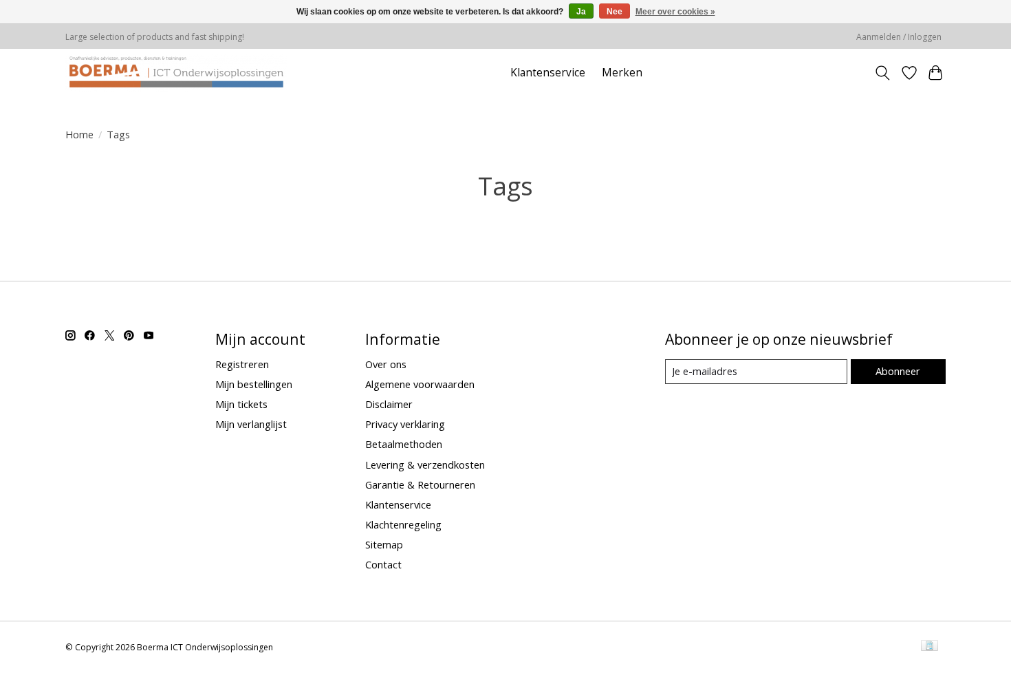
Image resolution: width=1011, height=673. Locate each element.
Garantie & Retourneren (420, 484)
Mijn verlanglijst (251, 424)
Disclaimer (389, 404)
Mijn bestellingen (253, 384)
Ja (581, 12)
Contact (383, 564)
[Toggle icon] (883, 73)
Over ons (385, 364)
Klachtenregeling (403, 524)
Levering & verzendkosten (425, 464)
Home (79, 134)
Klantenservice (547, 72)
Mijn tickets (241, 404)
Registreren (242, 364)
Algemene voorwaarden (420, 384)
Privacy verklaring (405, 424)
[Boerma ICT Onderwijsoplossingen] (176, 73)
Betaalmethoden (403, 444)
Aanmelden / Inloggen (899, 37)
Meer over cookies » (675, 12)
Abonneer (898, 371)
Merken (622, 72)
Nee (614, 12)
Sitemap (384, 544)
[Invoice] (929, 647)
